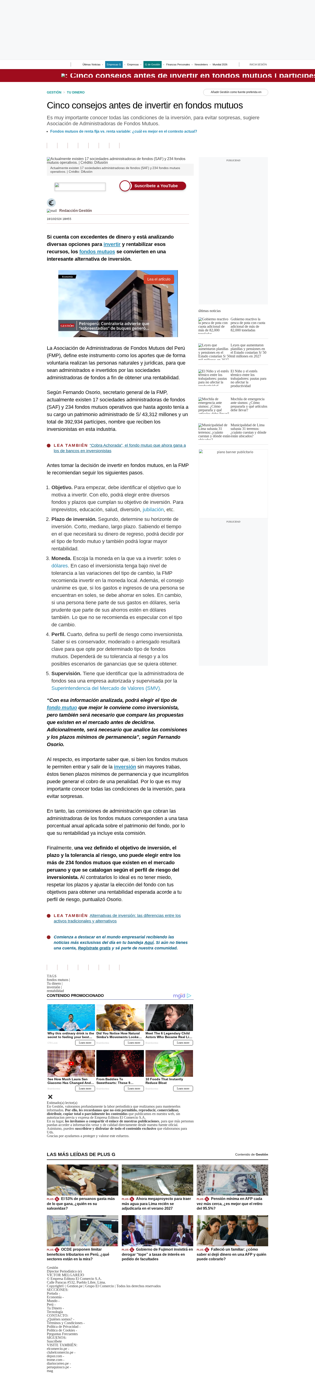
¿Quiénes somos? (59, 1319)
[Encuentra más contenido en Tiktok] (104, 145)
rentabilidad (55, 991)
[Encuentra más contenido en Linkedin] (83, 145)
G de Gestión (152, 64)
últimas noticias (209, 311)
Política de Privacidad (62, 1326)
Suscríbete (54, 1341)
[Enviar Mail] (52, 211)
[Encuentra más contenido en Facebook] (62, 145)
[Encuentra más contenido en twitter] (73, 145)
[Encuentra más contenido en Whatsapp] (93, 145)
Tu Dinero (54, 1308)
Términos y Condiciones (65, 1323)
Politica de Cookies (61, 1330)
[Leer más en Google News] (52, 145)
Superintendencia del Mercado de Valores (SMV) (105, 688)
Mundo (52, 1301)
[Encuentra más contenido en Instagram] (114, 145)
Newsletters (201, 64)
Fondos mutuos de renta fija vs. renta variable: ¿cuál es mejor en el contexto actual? (123, 131)
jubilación (153, 509)
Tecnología (55, 1312)
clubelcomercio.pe (60, 1352)
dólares (59, 566)
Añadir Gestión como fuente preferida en (236, 92)
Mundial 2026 (220, 64)
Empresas (133, 64)
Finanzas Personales (178, 64)
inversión (54, 987)
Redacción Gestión (75, 211)
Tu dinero (54, 983)
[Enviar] (59, 65)
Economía (54, 1297)
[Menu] (50, 65)
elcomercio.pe (57, 1349)
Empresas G (114, 64)
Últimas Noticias (92, 64)
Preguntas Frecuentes (62, 1334)
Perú (50, 1304)
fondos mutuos (58, 980)
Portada (52, 1293)
